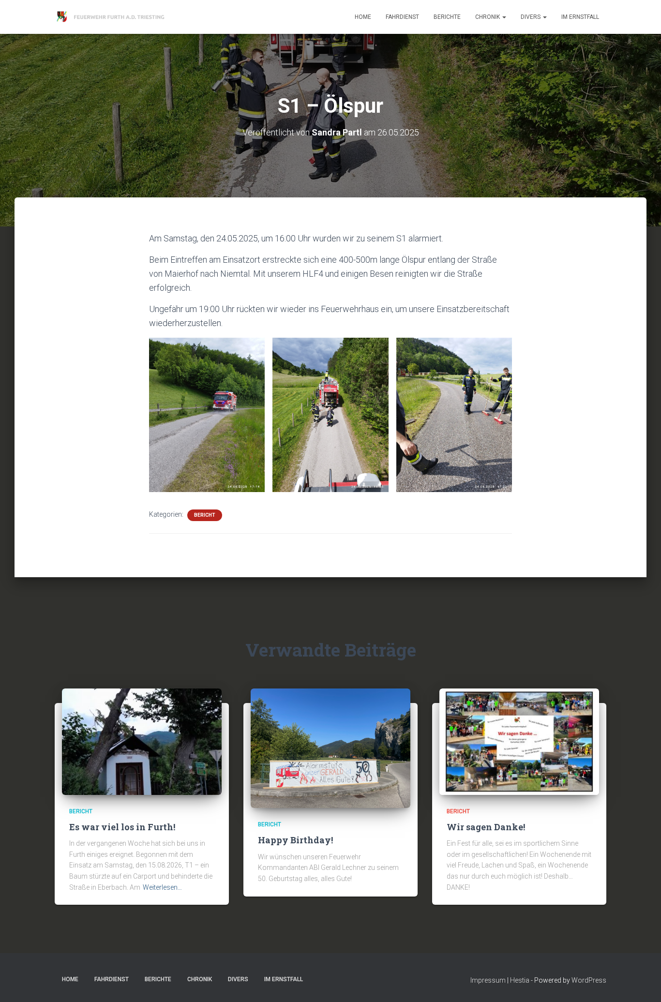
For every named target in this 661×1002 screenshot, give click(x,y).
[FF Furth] (111, 17)
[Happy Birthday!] (330, 747)
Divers (531, 17)
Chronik (488, 17)
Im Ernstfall (580, 17)
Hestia (519, 980)
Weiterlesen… (162, 887)
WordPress (588, 980)
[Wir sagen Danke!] (519, 741)
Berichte (447, 17)
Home (363, 17)
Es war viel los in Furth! (122, 827)
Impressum (488, 980)
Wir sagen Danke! (486, 827)
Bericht (204, 515)
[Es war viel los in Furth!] (142, 741)
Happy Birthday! (295, 840)
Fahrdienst (402, 17)
